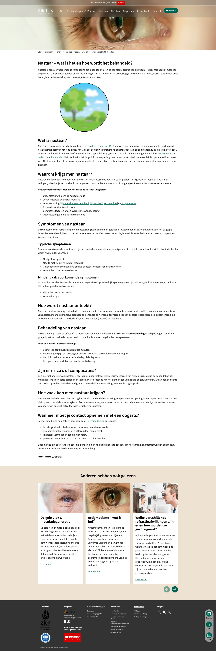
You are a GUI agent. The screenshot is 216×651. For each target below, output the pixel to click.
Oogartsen (128, 11)
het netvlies (57, 157)
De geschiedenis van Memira (117, 618)
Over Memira (114, 611)
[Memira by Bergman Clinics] (46, 11)
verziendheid (111, 203)
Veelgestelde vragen (140, 617)
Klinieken (103, 11)
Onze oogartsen (115, 633)
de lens (41, 157)
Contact (157, 11)
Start (40, 52)
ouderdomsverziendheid (76, 203)
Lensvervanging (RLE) (94, 614)
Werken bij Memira (116, 630)
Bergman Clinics (95, 421)
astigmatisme (128, 203)
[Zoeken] (61, 11)
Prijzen (91, 11)
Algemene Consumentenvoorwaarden (119, 623)
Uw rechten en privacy (118, 627)
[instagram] (169, 613)
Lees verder (46, 564)
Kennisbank (143, 11)
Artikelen (137, 611)
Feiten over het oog (64, 52)
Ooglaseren (91, 611)
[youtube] (164, 613)
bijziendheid (96, 203)
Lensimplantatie (92, 617)
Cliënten (115, 11)
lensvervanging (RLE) (103, 146)
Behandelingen (75, 11)
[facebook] (159, 613)
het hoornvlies (165, 153)
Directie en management (118, 614)
